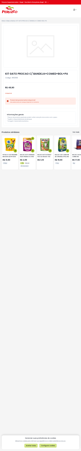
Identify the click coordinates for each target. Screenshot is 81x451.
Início (3, 21)
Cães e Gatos (10, 21)
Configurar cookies (48, 446)
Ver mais (76, 132)
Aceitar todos (31, 446)
